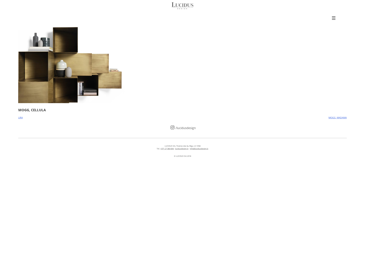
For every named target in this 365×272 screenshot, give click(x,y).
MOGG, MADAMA (337, 117)
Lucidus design (182, 5)
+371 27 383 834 (167, 148)
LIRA (20, 117)
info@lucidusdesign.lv (199, 148)
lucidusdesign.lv (181, 148)
